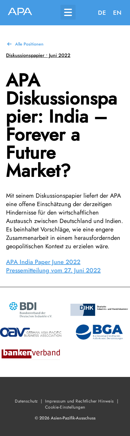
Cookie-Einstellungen (65, 407)
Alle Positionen (29, 44)
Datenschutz (26, 401)
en (117, 12)
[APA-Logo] (20, 12)
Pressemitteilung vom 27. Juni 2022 (53, 270)
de (102, 12)
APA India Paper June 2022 (43, 262)
